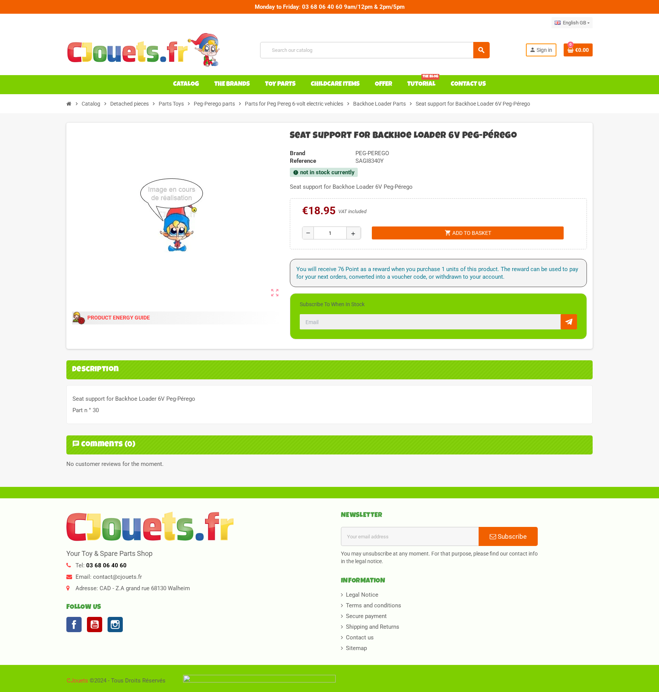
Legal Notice (362, 594)
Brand (297, 153)
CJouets (77, 680)
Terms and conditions (373, 605)
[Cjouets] (145, 49)
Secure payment (366, 616)
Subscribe (511, 536)
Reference (303, 160)
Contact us (360, 637)
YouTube (94, 624)
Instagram (115, 624)
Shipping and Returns (372, 626)
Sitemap (356, 648)
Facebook (74, 624)
